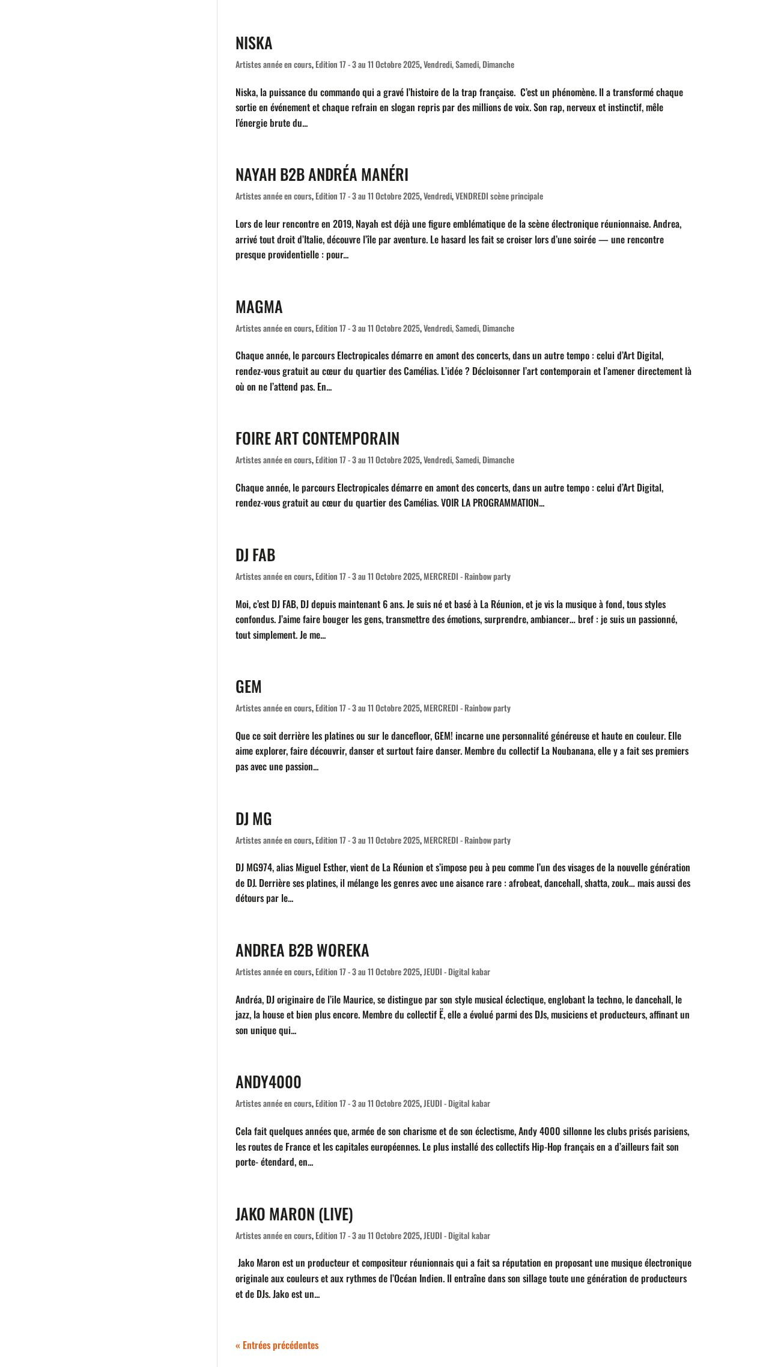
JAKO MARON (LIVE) (294, 1213)
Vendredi (438, 195)
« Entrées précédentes (277, 1345)
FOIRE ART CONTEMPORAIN (318, 437)
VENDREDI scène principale (499, 195)
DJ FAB (255, 554)
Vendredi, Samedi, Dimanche (469, 64)
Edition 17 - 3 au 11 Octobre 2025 (367, 64)
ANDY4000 (269, 1081)
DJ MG (254, 818)
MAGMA (259, 306)
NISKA (254, 42)
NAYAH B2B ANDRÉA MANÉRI (322, 174)
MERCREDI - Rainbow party (467, 576)
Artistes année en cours (274, 64)
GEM (249, 686)
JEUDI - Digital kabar (457, 971)
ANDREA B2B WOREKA (302, 949)
